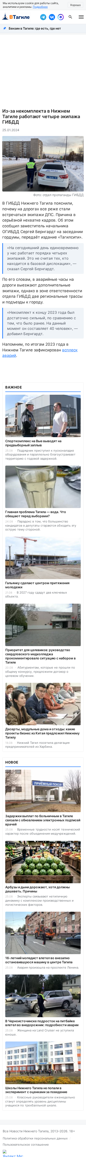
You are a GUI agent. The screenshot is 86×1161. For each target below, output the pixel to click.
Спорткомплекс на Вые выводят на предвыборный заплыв (33, 443)
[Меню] (81, 17)
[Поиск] (70, 17)
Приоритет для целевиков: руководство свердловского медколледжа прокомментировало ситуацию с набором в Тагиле (40, 656)
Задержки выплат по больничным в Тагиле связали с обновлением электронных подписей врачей (42, 820)
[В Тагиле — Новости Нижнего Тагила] (19, 17)
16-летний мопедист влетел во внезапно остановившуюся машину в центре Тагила (38, 960)
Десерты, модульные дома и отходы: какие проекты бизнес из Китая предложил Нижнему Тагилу (42, 733)
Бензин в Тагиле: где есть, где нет (35, 28)
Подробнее (40, 6)
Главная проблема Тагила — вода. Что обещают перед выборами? (35, 514)
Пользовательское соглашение (26, 1144)
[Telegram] (43, 17)
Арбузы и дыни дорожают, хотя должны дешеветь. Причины (37, 889)
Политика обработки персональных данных (35, 1138)
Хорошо (75, 5)
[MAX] (60, 17)
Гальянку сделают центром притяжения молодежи (37, 585)
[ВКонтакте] (51, 17)
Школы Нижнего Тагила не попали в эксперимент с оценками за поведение (36, 1090)
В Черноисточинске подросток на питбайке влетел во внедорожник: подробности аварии (41, 1023)
